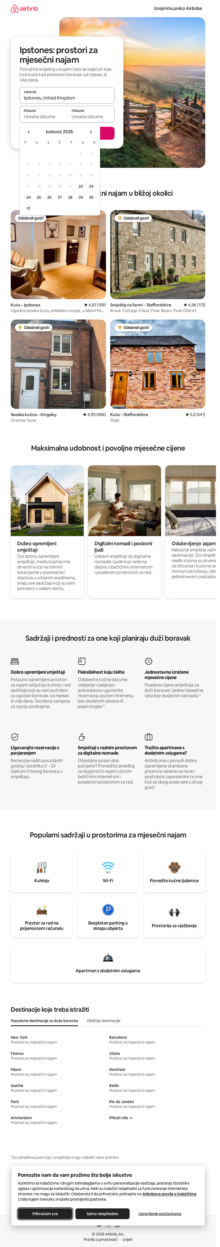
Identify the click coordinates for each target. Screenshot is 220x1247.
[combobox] (67, 98)
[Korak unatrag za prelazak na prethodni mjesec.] (29, 131)
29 (81, 197)
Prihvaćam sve (45, 1213)
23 (91, 186)
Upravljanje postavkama (159, 1213)
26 (49, 197)
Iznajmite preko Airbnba (178, 8)
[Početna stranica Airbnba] (24, 8)
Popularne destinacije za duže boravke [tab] (44, 1020)
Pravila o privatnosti (101, 1239)
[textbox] (43, 116)
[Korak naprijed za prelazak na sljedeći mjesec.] (90, 131)
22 (81, 186)
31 (28, 208)
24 (28, 197)
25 (39, 197)
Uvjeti (128, 1239)
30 (91, 197)
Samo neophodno (102, 1213)
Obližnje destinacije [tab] (103, 1020)
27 (60, 197)
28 (70, 197)
